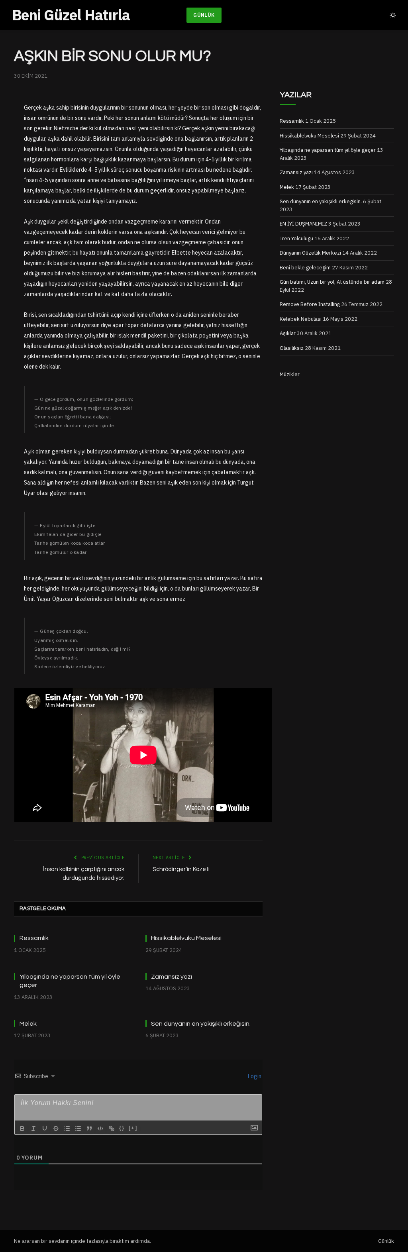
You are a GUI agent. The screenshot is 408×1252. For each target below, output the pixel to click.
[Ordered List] (67, 1128)
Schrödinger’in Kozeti (181, 869)
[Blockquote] (89, 1128)
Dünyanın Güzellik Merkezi (310, 252)
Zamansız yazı (171, 976)
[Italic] (33, 1128)
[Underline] (44, 1128)
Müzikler (290, 374)
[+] (133, 1128)
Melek (28, 1023)
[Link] (111, 1128)
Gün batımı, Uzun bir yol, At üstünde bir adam (332, 282)
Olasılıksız (292, 348)
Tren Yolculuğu (296, 238)
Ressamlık (34, 938)
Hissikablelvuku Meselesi (186, 938)
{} (122, 1128)
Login (254, 1076)
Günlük (203, 15)
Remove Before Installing (310, 304)
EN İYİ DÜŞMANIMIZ (303, 223)
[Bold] (22, 1128)
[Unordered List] (78, 1128)
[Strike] (55, 1128)
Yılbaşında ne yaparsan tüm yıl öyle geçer (70, 981)
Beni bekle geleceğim (305, 267)
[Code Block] (100, 1128)
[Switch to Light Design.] (392, 15)
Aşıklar (288, 333)
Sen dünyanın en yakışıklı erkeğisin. (201, 1023)
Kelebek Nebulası (301, 319)
